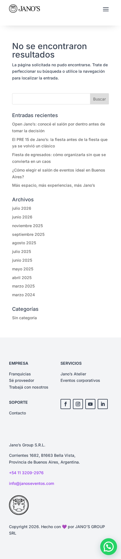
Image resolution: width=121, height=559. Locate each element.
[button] (108, 546)
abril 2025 (22, 277)
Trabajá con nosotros (28, 387)
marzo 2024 (23, 294)
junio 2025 (22, 260)
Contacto (17, 412)
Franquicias (20, 373)
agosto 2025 (24, 242)
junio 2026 (22, 217)
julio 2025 (21, 251)
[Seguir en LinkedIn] (103, 404)
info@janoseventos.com (31, 483)
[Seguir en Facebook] (65, 404)
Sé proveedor (21, 380)
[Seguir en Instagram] (78, 404)
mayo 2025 (22, 268)
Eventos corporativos (80, 380)
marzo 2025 (23, 286)
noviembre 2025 (27, 225)
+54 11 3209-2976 (26, 472)
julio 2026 (21, 208)
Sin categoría (24, 317)
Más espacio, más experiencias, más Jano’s (53, 185)
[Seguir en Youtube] (90, 404)
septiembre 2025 (28, 234)
